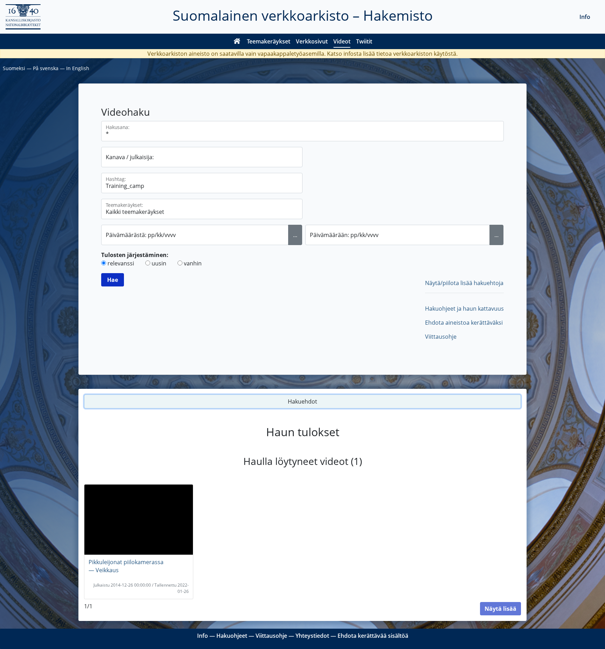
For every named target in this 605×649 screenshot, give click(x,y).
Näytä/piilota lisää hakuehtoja (464, 283)
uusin (159, 263)
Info (584, 17)
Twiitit (364, 41)
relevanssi (120, 263)
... (295, 235)
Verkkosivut (312, 41)
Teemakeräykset (268, 41)
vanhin (193, 263)
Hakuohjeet (231, 636)
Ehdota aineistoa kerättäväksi (464, 322)
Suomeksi (14, 68)
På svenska (45, 68)
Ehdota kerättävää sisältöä (373, 636)
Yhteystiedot (312, 636)
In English (77, 68)
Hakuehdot (302, 401)
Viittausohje (441, 336)
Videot (341, 41)
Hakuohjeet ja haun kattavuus (464, 308)
